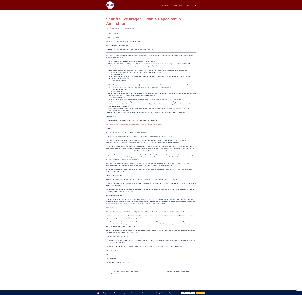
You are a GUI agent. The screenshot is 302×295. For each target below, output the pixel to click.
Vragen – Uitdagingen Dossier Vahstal (178, 271)
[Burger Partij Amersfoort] (110, 5)
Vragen (131, 28)
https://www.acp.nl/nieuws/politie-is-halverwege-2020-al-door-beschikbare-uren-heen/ (136, 124)
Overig (187, 5)
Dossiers (181, 5)
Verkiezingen (165, 5)
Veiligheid (126, 28)
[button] (195, 5)
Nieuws (175, 5)
